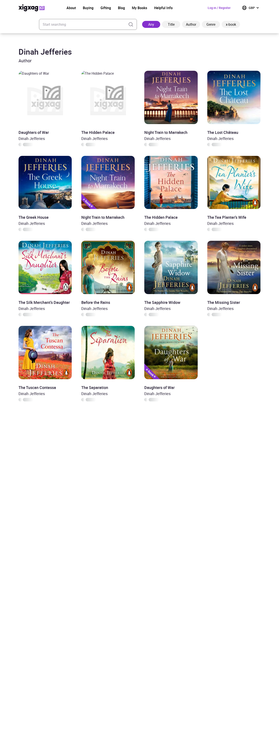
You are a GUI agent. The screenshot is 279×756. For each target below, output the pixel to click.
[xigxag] (32, 8)
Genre (210, 24)
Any (151, 24)
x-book (231, 24)
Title (171, 24)
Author (191, 24)
